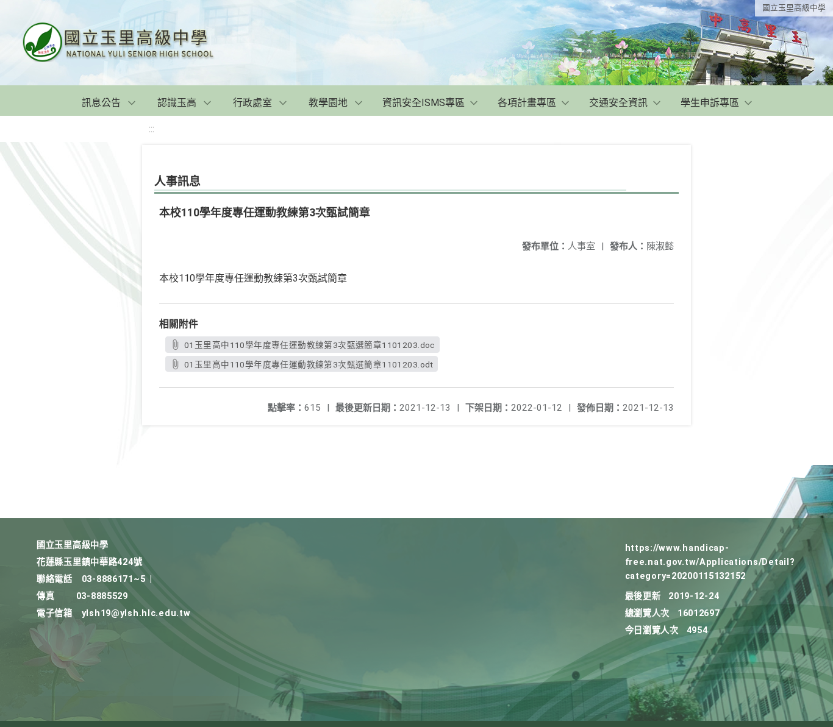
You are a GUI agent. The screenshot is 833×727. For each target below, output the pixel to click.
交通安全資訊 (618, 102)
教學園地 (328, 102)
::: (151, 129)
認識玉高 (176, 102)
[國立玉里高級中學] (133, 42)
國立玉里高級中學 (794, 7)
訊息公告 (101, 102)
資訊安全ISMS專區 (423, 102)
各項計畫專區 (527, 102)
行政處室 (252, 102)
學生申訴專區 (710, 102)
